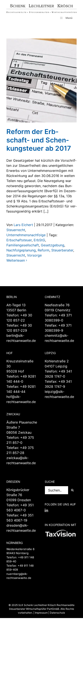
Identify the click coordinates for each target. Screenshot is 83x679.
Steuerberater (62, 250)
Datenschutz (57, 612)
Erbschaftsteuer (19, 240)
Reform (43, 250)
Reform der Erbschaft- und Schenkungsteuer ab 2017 (38, 139)
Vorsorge (34, 255)
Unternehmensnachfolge (26, 235)
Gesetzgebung (52, 245)
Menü (69, 17)
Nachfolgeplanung (21, 250)
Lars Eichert (23, 225)
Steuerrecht (15, 230)
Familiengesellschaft (22, 245)
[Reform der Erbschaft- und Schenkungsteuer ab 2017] (41, 81)
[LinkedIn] (46, 510)
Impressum (41, 612)
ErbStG (39, 240)
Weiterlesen (15, 260)
